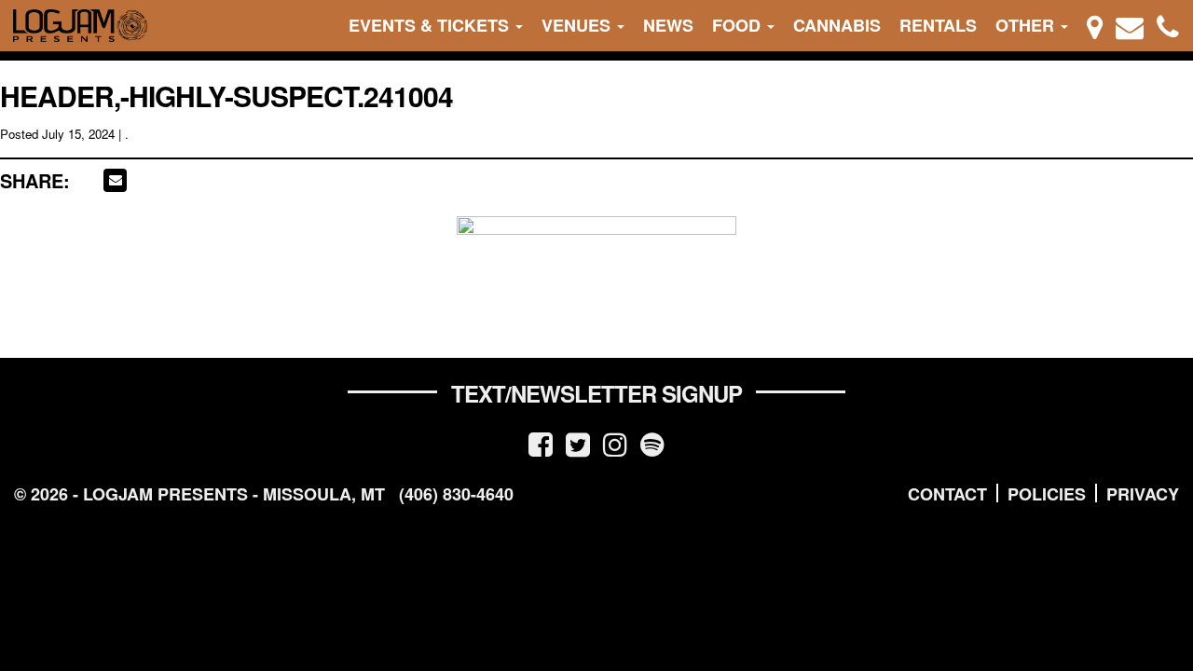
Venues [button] (578, 25)
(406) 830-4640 (456, 494)
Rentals (938, 25)
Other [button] (1027, 25)
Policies (1047, 494)
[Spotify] (652, 443)
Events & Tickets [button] (431, 25)
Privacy (1142, 494)
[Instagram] (615, 443)
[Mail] (1129, 25)
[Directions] (1094, 25)
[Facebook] (540, 443)
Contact (947, 494)
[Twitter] (578, 443)
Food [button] (738, 25)
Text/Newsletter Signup (596, 393)
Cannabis (837, 25)
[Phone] (1168, 25)
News (668, 25)
